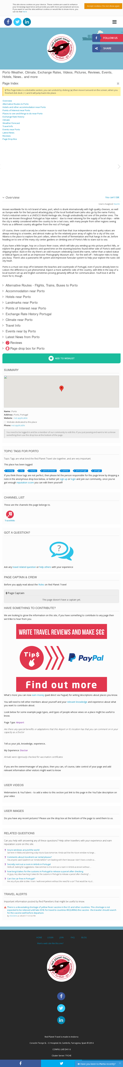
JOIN (62, 937)
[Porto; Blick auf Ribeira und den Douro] (45, 154)
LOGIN (50, 937)
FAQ (73, 937)
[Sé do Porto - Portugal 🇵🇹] (45, 178)
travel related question (24, 566)
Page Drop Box (10, 139)
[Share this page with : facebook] (20, 1063)
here (25, 11)
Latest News (8, 132)
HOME (39, 937)
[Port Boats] (101, 178)
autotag (10, 470)
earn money (38, 695)
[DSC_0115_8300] (101, 154)
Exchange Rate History (13, 116)
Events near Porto (11, 129)
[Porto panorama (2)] (73, 178)
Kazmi (117, 203)
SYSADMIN (13, 916)
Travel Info (8, 126)
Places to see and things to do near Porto (23, 113)
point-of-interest (49, 470)
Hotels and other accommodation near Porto (24, 107)
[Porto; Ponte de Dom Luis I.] (16, 178)
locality (33, 470)
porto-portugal (81, 470)
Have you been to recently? (97, 1063)
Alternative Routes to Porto (16, 104)
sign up (63, 478)
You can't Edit (112, 197)
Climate (6, 119)
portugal (97, 470)
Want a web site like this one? (50, 943)
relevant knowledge (77, 701)
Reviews (7, 135)
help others (45, 566)
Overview (7, 100)
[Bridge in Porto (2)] (16, 154)
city (21, 470)
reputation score (25, 482)
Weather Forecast (11, 123)
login (73, 478)
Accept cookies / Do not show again (103, 6)
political (65, 470)
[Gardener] (73, 154)
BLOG (84, 937)
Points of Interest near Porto (16, 110)
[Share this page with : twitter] (61, 1063)
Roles (41, 584)
